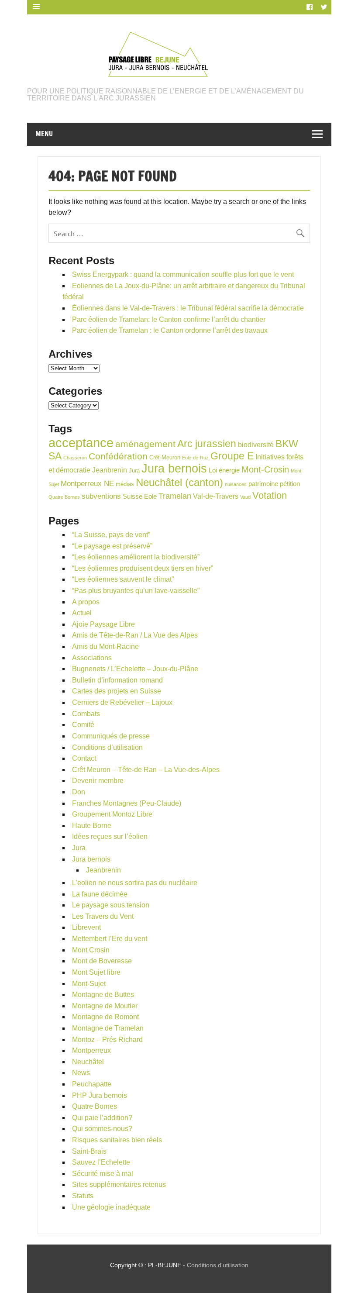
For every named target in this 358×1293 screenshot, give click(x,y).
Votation (269, 495)
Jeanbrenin (109, 470)
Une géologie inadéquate (111, 1207)
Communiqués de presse (111, 736)
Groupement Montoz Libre (112, 814)
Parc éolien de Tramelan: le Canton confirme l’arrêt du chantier (168, 319)
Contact (84, 758)
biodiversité (256, 444)
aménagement (145, 444)
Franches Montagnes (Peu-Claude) (126, 803)
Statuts (82, 1196)
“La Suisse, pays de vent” (111, 534)
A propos (86, 602)
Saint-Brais (89, 1151)
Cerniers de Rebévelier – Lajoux (122, 702)
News (81, 1072)
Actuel (82, 613)
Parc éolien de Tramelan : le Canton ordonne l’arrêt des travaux (170, 330)
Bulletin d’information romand (117, 680)
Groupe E (232, 456)
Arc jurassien (206, 443)
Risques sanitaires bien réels (117, 1140)
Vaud (245, 497)
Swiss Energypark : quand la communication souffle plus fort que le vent (183, 274)
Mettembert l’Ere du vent (109, 938)
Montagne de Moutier (105, 1006)
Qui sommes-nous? (102, 1128)
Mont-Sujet (89, 983)
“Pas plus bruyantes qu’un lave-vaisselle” (136, 590)
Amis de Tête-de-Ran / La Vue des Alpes (135, 635)
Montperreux (91, 1050)
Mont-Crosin (265, 469)
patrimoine (263, 483)
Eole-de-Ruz (195, 457)
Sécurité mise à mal (102, 1173)
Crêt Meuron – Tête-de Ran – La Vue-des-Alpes (146, 769)
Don (78, 792)
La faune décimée (99, 894)
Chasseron (75, 457)
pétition (290, 483)
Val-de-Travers (215, 496)
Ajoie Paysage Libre (103, 624)
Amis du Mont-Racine (105, 646)
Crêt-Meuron (164, 457)
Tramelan (174, 496)
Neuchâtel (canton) (179, 482)
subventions (101, 496)
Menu (44, 133)
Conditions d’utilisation (107, 747)
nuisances (236, 484)
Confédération (118, 456)
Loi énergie (224, 470)
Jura (134, 470)
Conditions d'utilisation (217, 1265)
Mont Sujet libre (96, 972)
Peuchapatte (91, 1084)
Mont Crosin (91, 950)
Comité (83, 724)
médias (125, 484)
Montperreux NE (87, 483)
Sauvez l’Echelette (101, 1162)
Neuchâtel (88, 1061)
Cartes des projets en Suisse (116, 691)
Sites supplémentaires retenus (119, 1184)
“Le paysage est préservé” (112, 546)
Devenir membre (98, 780)
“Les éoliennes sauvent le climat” (123, 579)
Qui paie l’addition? (102, 1117)
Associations (92, 658)
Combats (86, 713)
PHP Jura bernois (99, 1095)
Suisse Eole (140, 496)
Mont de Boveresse (102, 961)
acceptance (81, 442)
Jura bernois (174, 468)
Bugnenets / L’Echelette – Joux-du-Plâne (135, 668)
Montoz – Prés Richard (107, 1039)
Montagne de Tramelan (108, 1028)
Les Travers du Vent (103, 916)
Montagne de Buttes (103, 994)
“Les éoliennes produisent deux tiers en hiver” (142, 568)
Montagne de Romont (105, 1017)
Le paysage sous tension (110, 905)
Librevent (86, 927)
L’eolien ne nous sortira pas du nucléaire (134, 882)
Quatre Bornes (64, 497)
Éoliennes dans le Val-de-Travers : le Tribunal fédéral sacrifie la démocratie (188, 308)
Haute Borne (91, 825)
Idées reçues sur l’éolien (110, 836)
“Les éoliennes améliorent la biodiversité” (136, 557)
